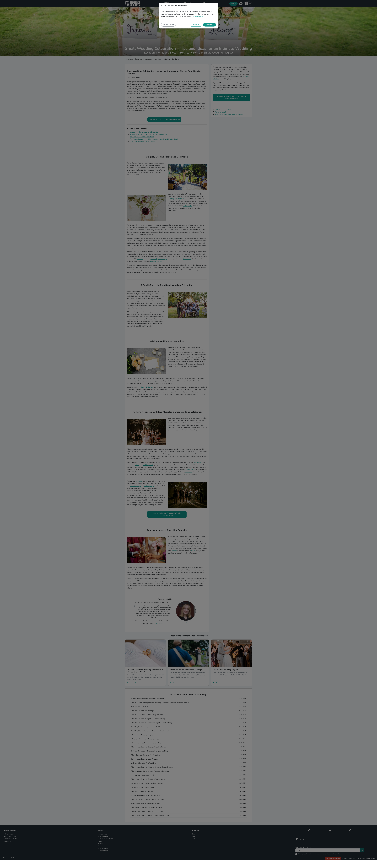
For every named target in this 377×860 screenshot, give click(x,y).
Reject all (196, 25)
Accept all (209, 25)
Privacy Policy (198, 16)
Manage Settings (168, 25)
